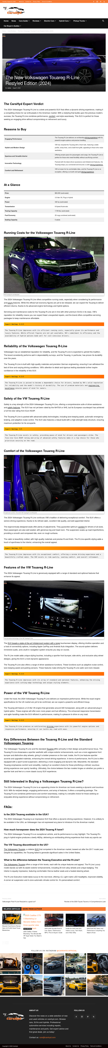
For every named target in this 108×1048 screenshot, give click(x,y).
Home (6, 21)
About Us (21, 1)
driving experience (91, 137)
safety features (14, 407)
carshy (9, 88)
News (13, 21)
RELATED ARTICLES (12, 909)
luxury (10, 302)
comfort (52, 116)
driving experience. (96, 164)
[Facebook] (93, 1)
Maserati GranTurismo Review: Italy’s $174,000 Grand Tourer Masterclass (11, 928)
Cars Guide (23, 21)
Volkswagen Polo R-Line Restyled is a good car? (19, 901)
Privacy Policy (36, 1)
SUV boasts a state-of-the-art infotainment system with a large (34, 643)
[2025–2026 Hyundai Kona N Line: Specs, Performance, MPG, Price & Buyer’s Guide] (54, 920)
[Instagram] (97, 1)
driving (50, 726)
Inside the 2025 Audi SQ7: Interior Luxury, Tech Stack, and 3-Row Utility (74, 930)
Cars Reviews (12, 31)
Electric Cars (49, 21)
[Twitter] (104, 1)
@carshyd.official (67, 950)
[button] (103, 20)
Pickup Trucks (79, 21)
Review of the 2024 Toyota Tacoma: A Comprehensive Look (85, 901)
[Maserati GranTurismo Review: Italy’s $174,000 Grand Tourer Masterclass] (11, 919)
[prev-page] (3, 942)
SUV (37, 849)
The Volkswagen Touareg (14, 849)
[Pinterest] (100, 1)
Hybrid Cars (64, 21)
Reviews (36, 21)
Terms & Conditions (47, 1)
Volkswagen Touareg (18, 743)
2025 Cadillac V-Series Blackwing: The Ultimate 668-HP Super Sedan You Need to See (32, 935)
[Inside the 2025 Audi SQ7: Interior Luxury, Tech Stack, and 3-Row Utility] (75, 920)
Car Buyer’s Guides (11, 26)
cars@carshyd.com (47, 1037)
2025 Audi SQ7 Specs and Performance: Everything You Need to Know (96, 930)
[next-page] (7, 942)
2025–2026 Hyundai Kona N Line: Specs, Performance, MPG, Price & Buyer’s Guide (53, 930)
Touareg (50, 748)
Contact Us (28, 1)
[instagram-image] (10, 963)
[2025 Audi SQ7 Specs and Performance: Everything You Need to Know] (96, 920)
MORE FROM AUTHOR (32, 909)
